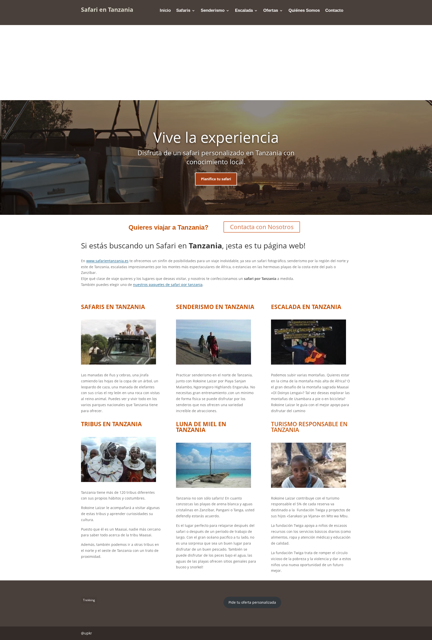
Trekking (89, 600)
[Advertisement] (216, 63)
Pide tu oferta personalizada (252, 602)
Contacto (334, 11)
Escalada (244, 11)
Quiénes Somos (304, 11)
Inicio (165, 11)
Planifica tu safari (216, 179)
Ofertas (270, 11)
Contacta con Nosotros (262, 227)
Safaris (183, 11)
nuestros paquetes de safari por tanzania (167, 284)
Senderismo (212, 11)
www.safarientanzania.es (107, 260)
